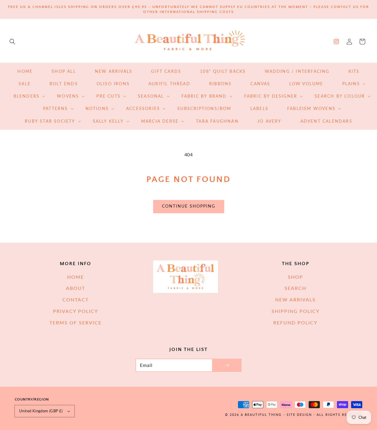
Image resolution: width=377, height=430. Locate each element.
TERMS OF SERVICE (75, 322)
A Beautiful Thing (261, 414)
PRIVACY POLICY (75, 311)
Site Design (299, 414)
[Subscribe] (227, 365)
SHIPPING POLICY (296, 311)
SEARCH (295, 288)
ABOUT (75, 288)
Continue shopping (188, 206)
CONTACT (75, 299)
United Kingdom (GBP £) (41, 410)
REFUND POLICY (295, 322)
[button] (12, 41)
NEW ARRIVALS (295, 299)
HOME (75, 277)
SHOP (295, 277)
